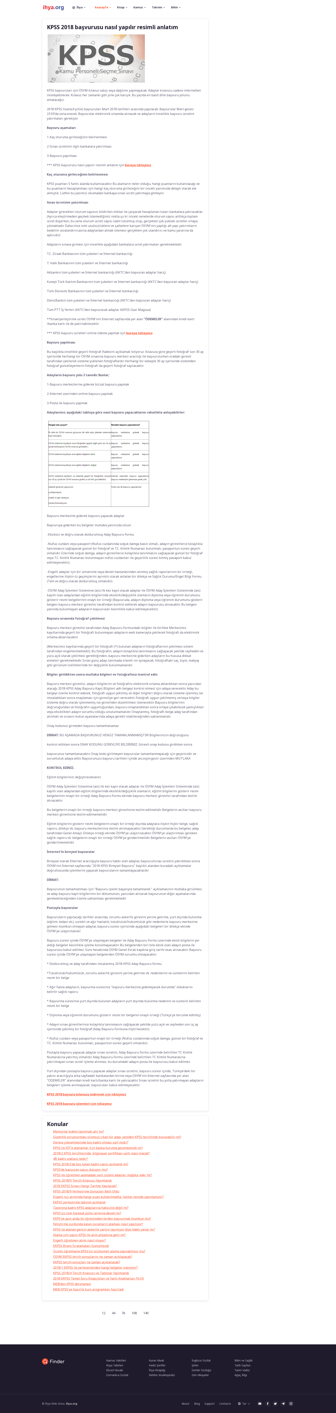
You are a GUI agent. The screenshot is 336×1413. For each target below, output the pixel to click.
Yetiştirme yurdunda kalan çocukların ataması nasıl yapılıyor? (98, 1224)
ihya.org (71, 1403)
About (185, 1403)
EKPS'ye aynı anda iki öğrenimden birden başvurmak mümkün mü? (102, 1218)
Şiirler (195, 1365)
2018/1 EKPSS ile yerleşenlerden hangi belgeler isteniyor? (95, 1267)
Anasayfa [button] (101, 7)
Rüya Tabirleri (114, 1365)
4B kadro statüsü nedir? (70, 1159)
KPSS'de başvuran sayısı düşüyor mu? (80, 1169)
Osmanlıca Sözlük (117, 1375)
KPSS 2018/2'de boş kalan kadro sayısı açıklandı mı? (90, 1164)
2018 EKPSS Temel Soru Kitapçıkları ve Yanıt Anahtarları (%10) (98, 1278)
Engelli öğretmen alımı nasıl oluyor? (79, 1240)
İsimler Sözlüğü (201, 1370)
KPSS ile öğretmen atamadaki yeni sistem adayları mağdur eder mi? (102, 1175)
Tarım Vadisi (242, 1370)
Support (210, 1403)
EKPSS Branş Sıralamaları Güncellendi (81, 1246)
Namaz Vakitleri (116, 1360)
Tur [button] (244, 1403)
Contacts (225, 1403)
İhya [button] (80, 7)
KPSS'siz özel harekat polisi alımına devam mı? (87, 1213)
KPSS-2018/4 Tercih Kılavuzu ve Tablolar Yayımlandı (91, 1273)
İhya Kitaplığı (157, 1370)
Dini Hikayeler (200, 1375)
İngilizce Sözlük (201, 1360)
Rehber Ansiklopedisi (162, 1375)
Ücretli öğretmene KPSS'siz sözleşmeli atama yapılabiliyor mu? (99, 1251)
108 (134, 1313)
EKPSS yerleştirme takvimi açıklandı (79, 1202)
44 (113, 1313)
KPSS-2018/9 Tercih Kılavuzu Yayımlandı (82, 1180)
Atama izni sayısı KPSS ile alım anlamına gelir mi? (89, 1235)
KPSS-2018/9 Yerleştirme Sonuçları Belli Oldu (86, 1191)
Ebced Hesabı (114, 1370)
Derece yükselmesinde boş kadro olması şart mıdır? (90, 1142)
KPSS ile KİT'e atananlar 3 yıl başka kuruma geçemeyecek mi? (98, 1148)
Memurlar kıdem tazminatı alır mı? (78, 1131)
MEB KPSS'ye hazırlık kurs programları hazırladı (88, 1289)
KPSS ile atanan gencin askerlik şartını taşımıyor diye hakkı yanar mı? (104, 1229)
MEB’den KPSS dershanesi (72, 1284)
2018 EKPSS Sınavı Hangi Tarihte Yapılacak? (85, 1186)
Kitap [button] (120, 7)
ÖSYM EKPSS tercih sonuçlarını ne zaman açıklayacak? (92, 1257)
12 (103, 1313)
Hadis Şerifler (157, 1365)
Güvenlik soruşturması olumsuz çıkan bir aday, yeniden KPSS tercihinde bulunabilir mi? (117, 1137)
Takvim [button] (157, 7)
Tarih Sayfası (242, 1365)
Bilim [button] (174, 7)
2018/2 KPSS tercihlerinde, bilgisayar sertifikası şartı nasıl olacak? (101, 1153)
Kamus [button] (138, 7)
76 (123, 1313)
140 (146, 1313)
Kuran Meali (156, 1360)
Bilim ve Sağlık (243, 1360)
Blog (197, 1403)
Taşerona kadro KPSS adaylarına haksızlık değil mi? (91, 1208)
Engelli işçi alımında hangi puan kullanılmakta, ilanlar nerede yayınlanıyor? (108, 1197)
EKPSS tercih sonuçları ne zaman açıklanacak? (86, 1262)
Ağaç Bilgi (240, 1375)
